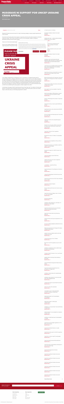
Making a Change (37, 0)
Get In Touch (14, 396)
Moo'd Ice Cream (27, 397)
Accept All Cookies (43, 51)
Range (26, 393)
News (43, 0)
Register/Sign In (58, 2)
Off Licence (34, 2)
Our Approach (15, 393)
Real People (49, 2)
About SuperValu (48, 0)
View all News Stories (48, 379)
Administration (10, 30)
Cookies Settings (21, 51)
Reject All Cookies (35, 51)
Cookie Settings (41, 392)
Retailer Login (14, 397)
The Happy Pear (31, 0)
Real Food (41, 2)
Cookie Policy (34, 48)
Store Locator (54, 0)
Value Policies (60, 0)
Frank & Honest (27, 398)
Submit (58, 385)
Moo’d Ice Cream (24, 0)
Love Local (27, 2)
